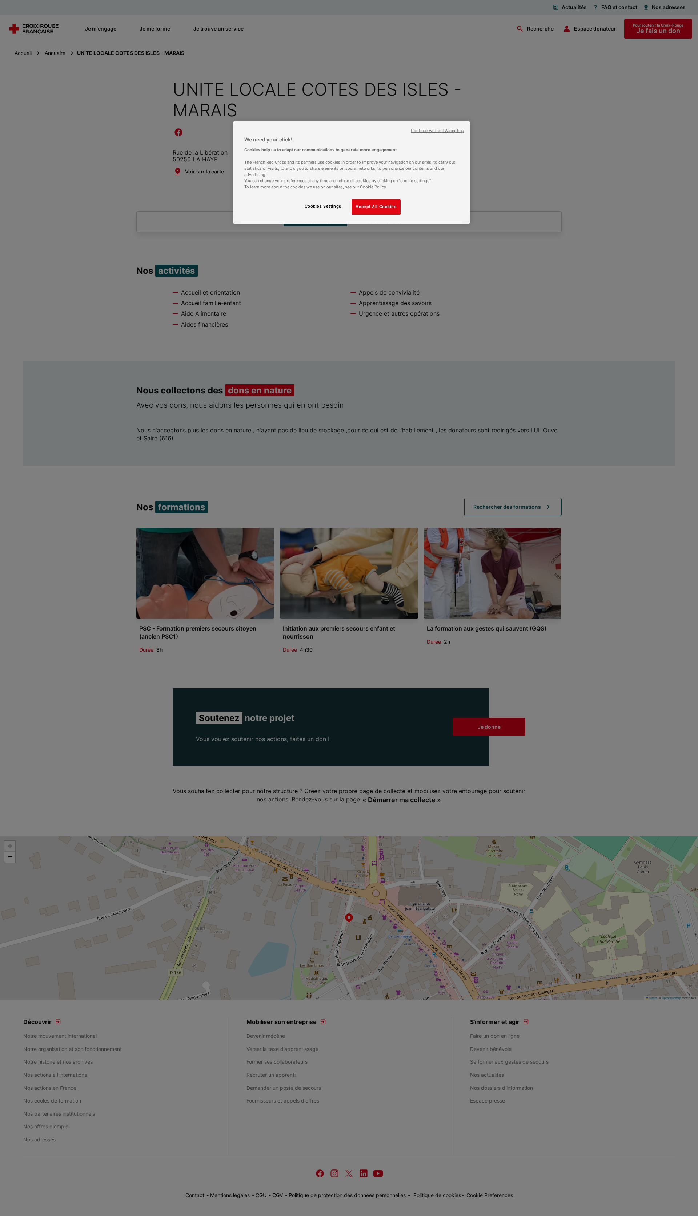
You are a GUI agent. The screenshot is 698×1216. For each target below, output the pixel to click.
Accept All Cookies (376, 206)
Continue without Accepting (437, 130)
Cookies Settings (323, 206)
